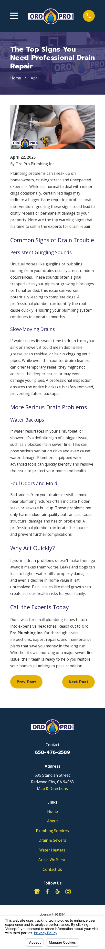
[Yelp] (57, 891)
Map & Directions (52, 788)
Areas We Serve (52, 859)
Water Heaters (52, 850)
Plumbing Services (52, 830)
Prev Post (26, 682)
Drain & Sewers (52, 840)
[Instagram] (68, 891)
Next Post (78, 682)
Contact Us (52, 869)
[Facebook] (47, 891)
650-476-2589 (52, 752)
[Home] (51, 16)
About (52, 821)
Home (52, 811)
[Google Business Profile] (37, 891)
